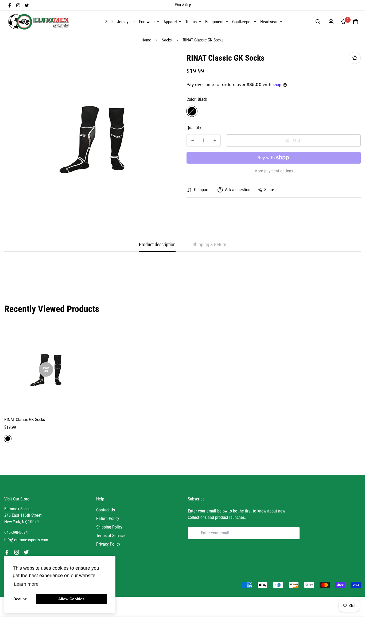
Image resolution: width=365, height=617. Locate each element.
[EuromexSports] (39, 22)
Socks (167, 40)
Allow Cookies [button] (71, 599)
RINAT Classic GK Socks (24, 419)
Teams (191, 21)
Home (146, 40)
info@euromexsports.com (26, 539)
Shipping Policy (109, 527)
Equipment (214, 21)
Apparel (170, 21)
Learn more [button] (26, 584)
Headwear (269, 21)
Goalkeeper (242, 21)
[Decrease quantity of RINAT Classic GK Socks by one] (192, 140)
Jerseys (123, 21)
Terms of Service (110, 535)
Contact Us (105, 509)
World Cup (183, 5)
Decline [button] (20, 599)
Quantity (194, 127)
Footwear (147, 21)
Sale (109, 21)
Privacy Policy (108, 544)
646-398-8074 (16, 532)
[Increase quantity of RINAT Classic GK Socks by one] (214, 140)
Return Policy (107, 518)
